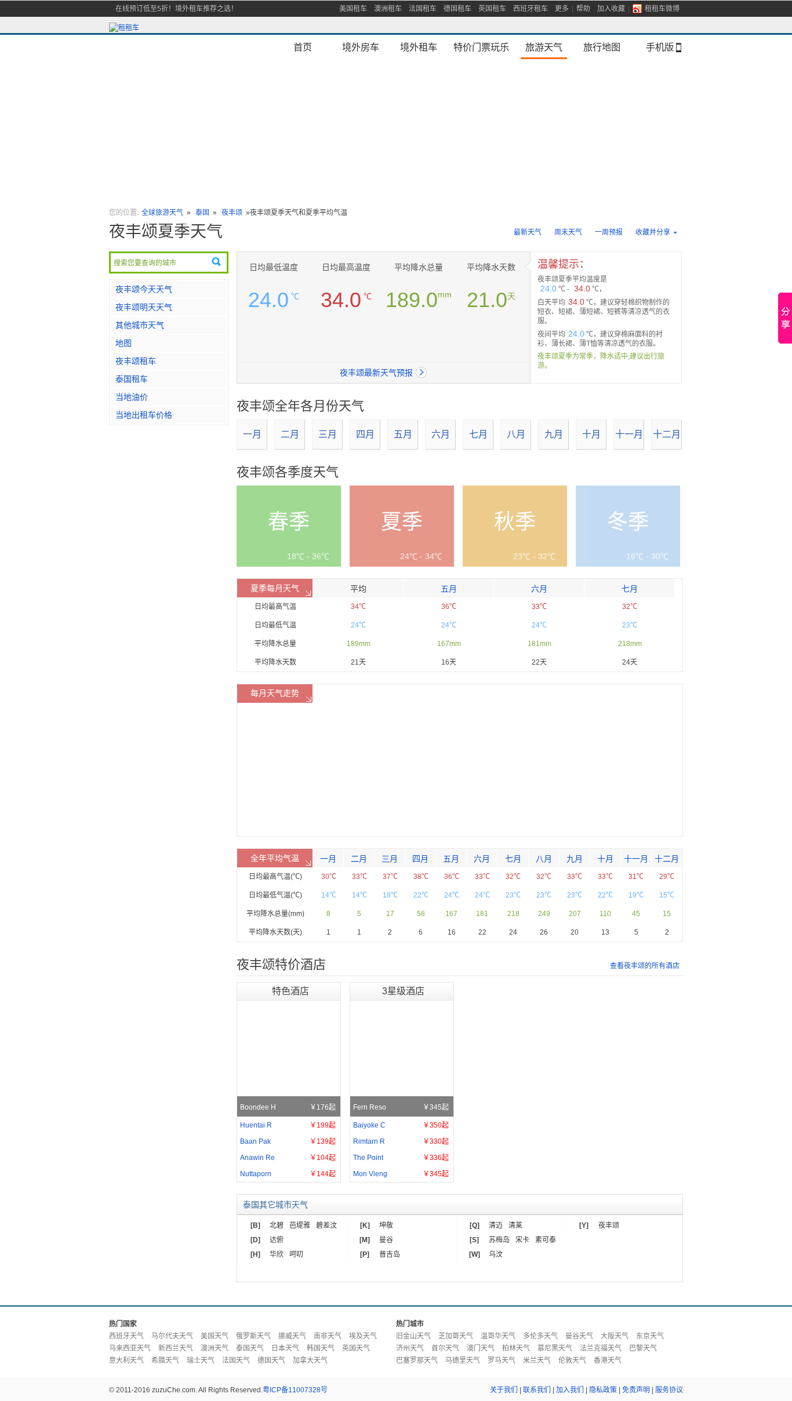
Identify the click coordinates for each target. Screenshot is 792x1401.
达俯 (277, 1240)
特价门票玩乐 (481, 47)
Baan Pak (288, 1141)
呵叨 (296, 1254)
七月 (478, 434)
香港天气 (608, 1360)
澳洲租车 (388, 9)
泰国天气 (250, 1348)
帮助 (583, 9)
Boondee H (288, 1107)
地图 (123, 343)
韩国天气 (321, 1348)
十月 (591, 434)
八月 (516, 434)
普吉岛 (389, 1254)
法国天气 (236, 1360)
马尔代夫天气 (172, 1336)
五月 (403, 434)
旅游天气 (543, 47)
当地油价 (131, 397)
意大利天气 (126, 1360)
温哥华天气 (498, 1336)
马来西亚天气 (130, 1348)
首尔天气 (445, 1348)
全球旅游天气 (162, 213)
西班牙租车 (530, 9)
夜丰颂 (231, 213)
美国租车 (353, 9)
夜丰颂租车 (135, 361)
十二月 (667, 434)
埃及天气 (363, 1336)
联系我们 (537, 1390)
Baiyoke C (401, 1125)
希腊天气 (165, 1360)
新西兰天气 (175, 1348)
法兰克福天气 (601, 1348)
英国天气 (356, 1348)
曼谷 (386, 1240)
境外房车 (360, 47)
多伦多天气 (540, 1336)
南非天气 (327, 1336)
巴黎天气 (643, 1348)
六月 (440, 434)
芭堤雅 (299, 1225)
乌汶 (496, 1254)
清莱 (515, 1225)
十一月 (629, 434)
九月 (553, 434)
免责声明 (636, 1390)
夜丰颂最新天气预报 (376, 372)
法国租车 (423, 9)
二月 (290, 434)
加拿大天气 (310, 1360)
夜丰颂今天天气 (143, 289)
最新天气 (528, 232)
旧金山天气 (413, 1336)
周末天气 (568, 232)
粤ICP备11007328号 (295, 1390)
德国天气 (271, 1360)
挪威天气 (292, 1336)
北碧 (277, 1225)
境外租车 (418, 47)
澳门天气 (481, 1348)
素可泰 (545, 1240)
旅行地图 (601, 47)
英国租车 (492, 9)
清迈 (496, 1225)
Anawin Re (288, 1158)
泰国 (202, 213)
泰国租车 (131, 379)
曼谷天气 (579, 1336)
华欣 (277, 1254)
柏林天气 (516, 1348)
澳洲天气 (214, 1348)
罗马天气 (501, 1360)
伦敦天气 (572, 1360)
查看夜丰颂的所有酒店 (645, 966)
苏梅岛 (499, 1240)
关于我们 (504, 1390)
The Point (401, 1158)
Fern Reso (401, 1107)
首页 (302, 47)
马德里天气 (462, 1360)
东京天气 (650, 1336)
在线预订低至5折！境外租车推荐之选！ (176, 9)
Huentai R (288, 1125)
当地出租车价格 (143, 414)
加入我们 (570, 1390)
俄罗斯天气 (253, 1336)
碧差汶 (326, 1225)
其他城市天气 (139, 325)
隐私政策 (603, 1390)
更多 (562, 9)
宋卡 (522, 1240)
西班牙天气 (126, 1336)
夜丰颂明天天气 (143, 307)
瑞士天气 (201, 1360)
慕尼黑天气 (554, 1348)
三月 (327, 434)
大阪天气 (614, 1336)
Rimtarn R (401, 1141)
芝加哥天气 (455, 1336)
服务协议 (669, 1390)
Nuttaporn (288, 1174)
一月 (252, 434)
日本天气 (285, 1348)
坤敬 (386, 1225)
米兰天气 (537, 1360)
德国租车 (457, 9)
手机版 (660, 47)
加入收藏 (611, 9)
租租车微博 (662, 9)
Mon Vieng (401, 1174)
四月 (365, 434)
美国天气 (214, 1336)
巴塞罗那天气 (417, 1360)
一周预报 (609, 232)
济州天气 (410, 1348)
